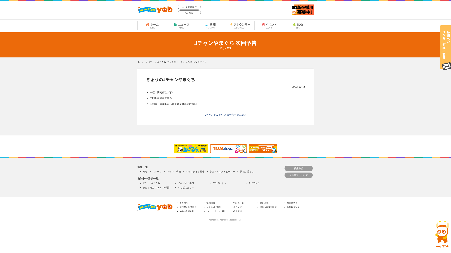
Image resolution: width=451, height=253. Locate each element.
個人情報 (237, 207)
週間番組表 (191, 7)
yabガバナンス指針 (215, 211)
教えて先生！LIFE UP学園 (156, 187)
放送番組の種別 (213, 207)
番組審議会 (292, 203)
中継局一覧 (238, 203)
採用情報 (210, 203)
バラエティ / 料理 (195, 171)
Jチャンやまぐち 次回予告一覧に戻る (225, 114)
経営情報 (237, 211)
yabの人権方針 (187, 211)
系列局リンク (293, 207)
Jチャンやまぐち (151, 183)
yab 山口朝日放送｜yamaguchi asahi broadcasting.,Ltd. (154, 10)
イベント (271, 25)
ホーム (154, 25)
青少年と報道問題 (188, 207)
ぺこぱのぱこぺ (186, 187)
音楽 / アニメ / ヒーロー (222, 171)
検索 (191, 12)
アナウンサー (241, 25)
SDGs (300, 25)
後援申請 (298, 168)
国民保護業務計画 (268, 207)
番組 (211, 25)
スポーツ (157, 171)
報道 (145, 171)
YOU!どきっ (219, 183)
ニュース (183, 25)
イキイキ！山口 (186, 183)
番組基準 (264, 203)
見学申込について (298, 175)
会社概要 (184, 203)
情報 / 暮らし (247, 171)
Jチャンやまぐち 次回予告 (162, 62)
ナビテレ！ (254, 183)
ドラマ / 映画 (174, 171)
